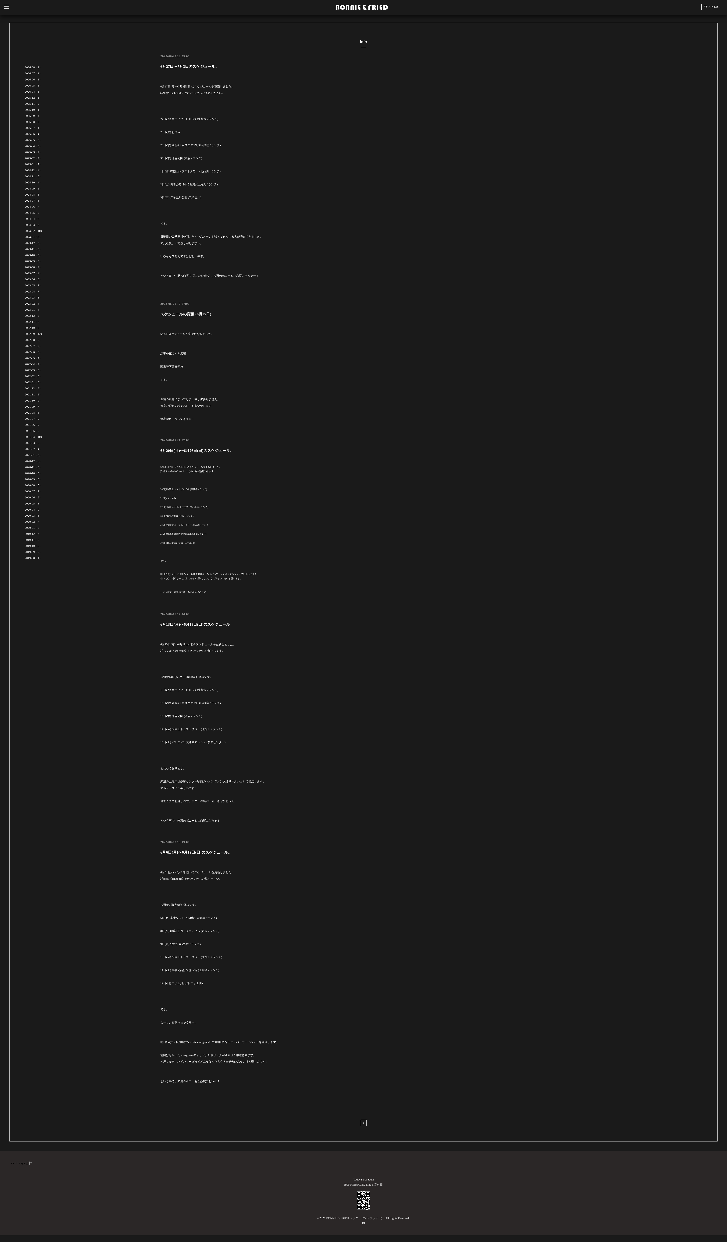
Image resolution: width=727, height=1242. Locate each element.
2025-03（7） (33, 152)
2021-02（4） (33, 449)
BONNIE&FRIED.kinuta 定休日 (363, 1184)
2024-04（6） (33, 218)
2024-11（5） (33, 176)
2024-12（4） (33, 170)
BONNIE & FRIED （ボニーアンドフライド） (355, 1218)
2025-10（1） (33, 109)
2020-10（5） (33, 473)
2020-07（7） (33, 491)
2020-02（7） (33, 521)
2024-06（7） (33, 206)
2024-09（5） (33, 188)
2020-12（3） (33, 461)
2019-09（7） (33, 552)
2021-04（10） (34, 436)
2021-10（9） (33, 400)
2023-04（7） (33, 291)
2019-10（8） (33, 545)
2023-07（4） (33, 273)
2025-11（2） (33, 103)
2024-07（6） (33, 200)
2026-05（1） (33, 85)
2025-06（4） (33, 134)
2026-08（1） (33, 67)
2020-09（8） (33, 479)
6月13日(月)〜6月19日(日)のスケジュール (195, 624)
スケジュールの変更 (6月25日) (185, 314)
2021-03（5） (33, 442)
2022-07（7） (33, 346)
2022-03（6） (33, 370)
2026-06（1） (33, 79)
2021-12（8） (33, 388)
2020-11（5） (33, 467)
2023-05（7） (33, 285)
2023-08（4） (33, 267)
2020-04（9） (33, 509)
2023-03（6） (33, 297)
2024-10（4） (33, 182)
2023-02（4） (33, 303)
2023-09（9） (33, 261)
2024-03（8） (33, 224)
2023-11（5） (33, 249)
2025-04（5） (33, 146)
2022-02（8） (33, 376)
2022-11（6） (33, 321)
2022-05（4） (33, 358)
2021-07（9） (33, 418)
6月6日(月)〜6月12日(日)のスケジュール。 (196, 852)
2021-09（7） (33, 406)
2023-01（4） (33, 309)
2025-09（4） (33, 115)
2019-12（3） (33, 533)
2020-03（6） (33, 515)
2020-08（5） (33, 485)
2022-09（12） (34, 333)
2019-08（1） (33, 558)
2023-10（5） (33, 255)
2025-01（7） (33, 164)
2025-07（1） (33, 127)
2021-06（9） (33, 424)
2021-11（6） (33, 394)
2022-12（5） (33, 315)
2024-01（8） (33, 237)
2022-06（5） (33, 352)
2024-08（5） (33, 194)
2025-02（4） (33, 158)
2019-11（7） (33, 539)
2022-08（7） (33, 339)
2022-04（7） (33, 364)
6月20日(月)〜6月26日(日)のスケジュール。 (197, 450)
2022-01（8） (33, 382)
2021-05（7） (33, 430)
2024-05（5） (33, 212)
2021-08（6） (33, 412)
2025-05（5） (33, 140)
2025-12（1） (33, 97)
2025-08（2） (33, 121)
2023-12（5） (33, 243)
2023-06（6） (33, 279)
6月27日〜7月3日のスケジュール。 (189, 66)
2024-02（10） (34, 230)
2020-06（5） (33, 497)
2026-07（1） (33, 73)
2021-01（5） (33, 455)
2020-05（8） (33, 503)
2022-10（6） (33, 327)
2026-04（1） (33, 91)
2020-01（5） (33, 527)
